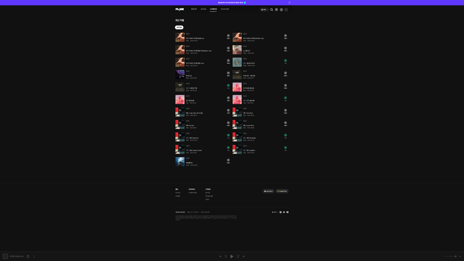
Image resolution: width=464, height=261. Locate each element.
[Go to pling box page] (276, 9)
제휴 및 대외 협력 (205, 212)
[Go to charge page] (281, 9)
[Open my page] (286, 9)
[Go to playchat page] (179, 9)
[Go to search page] (271, 9)
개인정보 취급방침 (180, 212)
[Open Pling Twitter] (284, 212)
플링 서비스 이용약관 (192, 212)
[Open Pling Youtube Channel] (287, 212)
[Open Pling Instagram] (281, 212)
